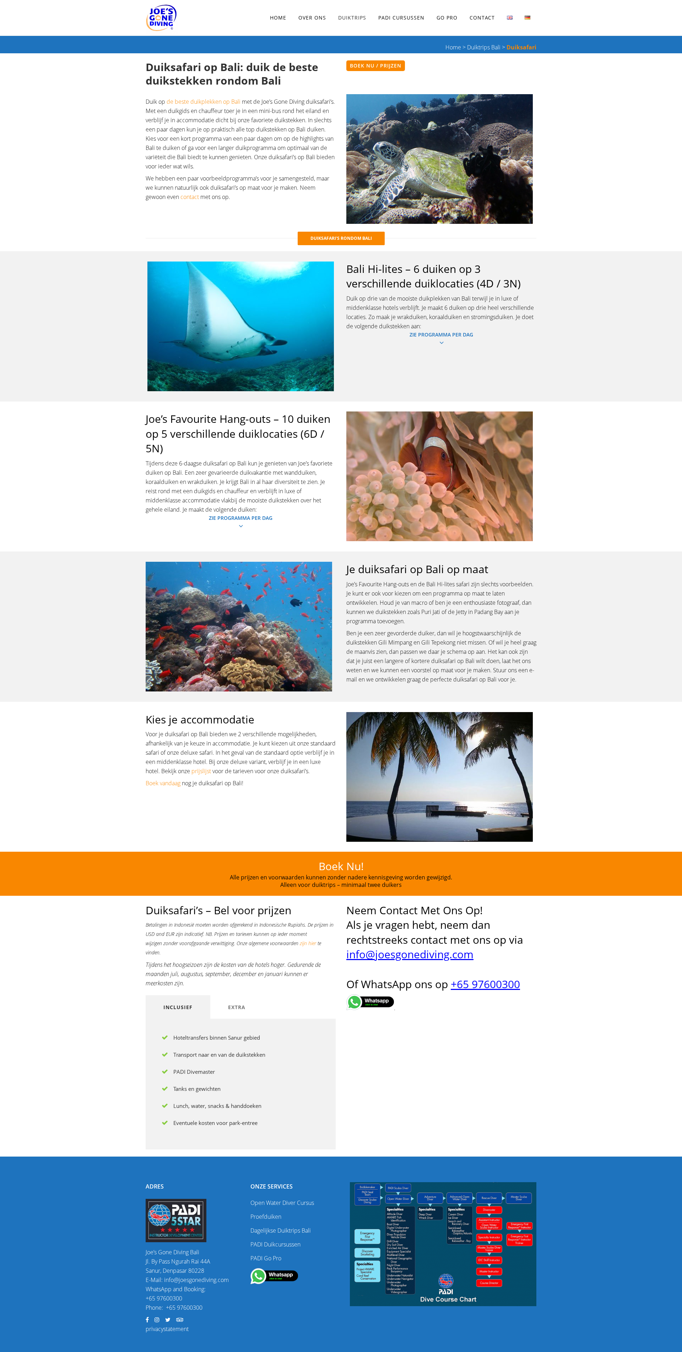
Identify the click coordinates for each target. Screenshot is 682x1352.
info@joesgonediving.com (409, 954)
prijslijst (201, 771)
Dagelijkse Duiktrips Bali (280, 1230)
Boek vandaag (163, 783)
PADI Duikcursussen (275, 1244)
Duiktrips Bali (483, 47)
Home (453, 47)
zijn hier (308, 943)
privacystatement (167, 1329)
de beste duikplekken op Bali (204, 102)
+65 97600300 (485, 984)
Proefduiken (265, 1217)
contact (189, 197)
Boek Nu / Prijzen (375, 65)
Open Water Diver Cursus (282, 1203)
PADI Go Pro (265, 1258)
